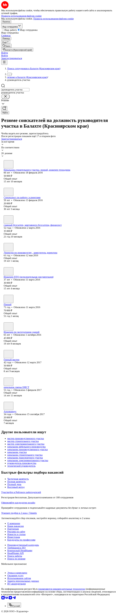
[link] (6, 46)
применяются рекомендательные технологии (61, 589)
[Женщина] (8, 192)
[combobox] (15, 89)
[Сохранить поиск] (4, 108)
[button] (4, 53)
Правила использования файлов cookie (53, 18)
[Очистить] (5, 96)
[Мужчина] (8, 164)
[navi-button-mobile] (4, 62)
